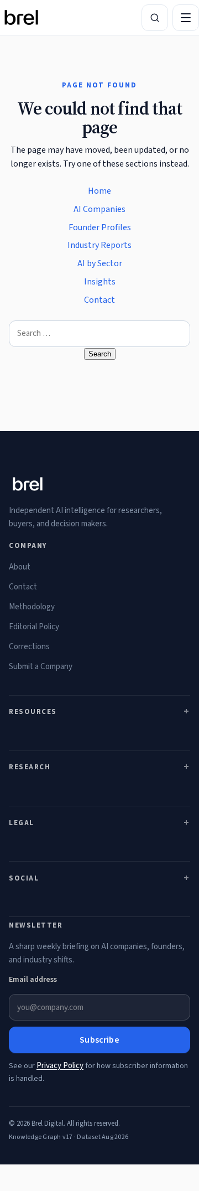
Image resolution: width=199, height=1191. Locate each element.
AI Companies (99, 209)
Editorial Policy (34, 627)
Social (24, 878)
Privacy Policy (59, 1065)
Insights (100, 282)
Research (29, 767)
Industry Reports (99, 245)
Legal (21, 823)
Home (99, 191)
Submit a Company (40, 666)
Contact (99, 300)
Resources (33, 712)
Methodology (32, 607)
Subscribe (99, 1040)
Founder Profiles (100, 227)
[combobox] (99, 333)
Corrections (29, 647)
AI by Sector (99, 263)
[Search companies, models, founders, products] (155, 17)
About (19, 567)
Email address (33, 979)
